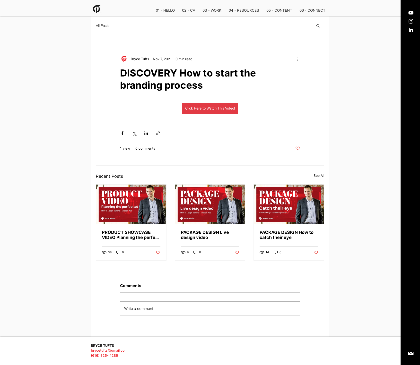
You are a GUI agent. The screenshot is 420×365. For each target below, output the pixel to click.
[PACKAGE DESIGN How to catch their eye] (289, 204)
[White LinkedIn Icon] (411, 30)
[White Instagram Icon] (411, 21)
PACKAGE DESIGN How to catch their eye (287, 235)
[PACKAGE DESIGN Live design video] (210, 204)
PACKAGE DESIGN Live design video (205, 235)
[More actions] (297, 59)
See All (319, 175)
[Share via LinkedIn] (146, 133)
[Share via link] (158, 133)
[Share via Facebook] (122, 133)
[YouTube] (411, 13)
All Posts (103, 25)
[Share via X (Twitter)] (134, 133)
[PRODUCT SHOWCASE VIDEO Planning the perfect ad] (131, 204)
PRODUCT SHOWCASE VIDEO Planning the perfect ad (131, 235)
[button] (212, 10)
